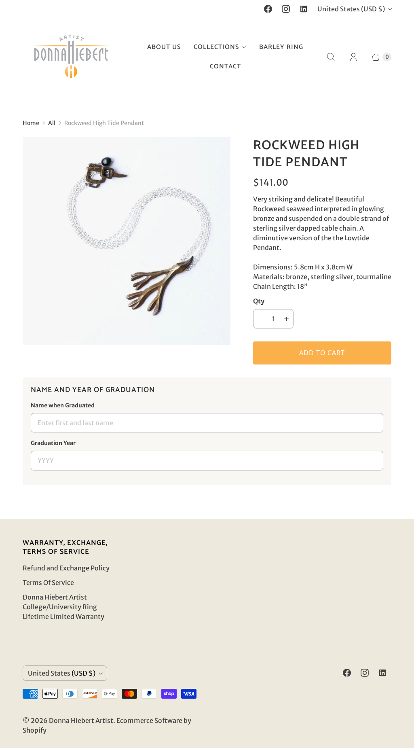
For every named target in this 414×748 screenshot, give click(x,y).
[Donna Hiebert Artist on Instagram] (286, 9)
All (51, 123)
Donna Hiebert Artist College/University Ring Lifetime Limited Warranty (63, 607)
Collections (216, 47)
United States (351, 9)
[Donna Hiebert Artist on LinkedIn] (304, 9)
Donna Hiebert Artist (81, 720)
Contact (225, 66)
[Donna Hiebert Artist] (71, 57)
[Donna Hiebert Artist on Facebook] (268, 9)
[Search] (330, 57)
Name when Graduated (63, 405)
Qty (258, 301)
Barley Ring (281, 47)
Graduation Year (53, 443)
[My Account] (353, 57)
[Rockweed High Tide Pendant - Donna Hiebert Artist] (126, 241)
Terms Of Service (48, 582)
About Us (164, 47)
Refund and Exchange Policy (66, 568)
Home (31, 123)
